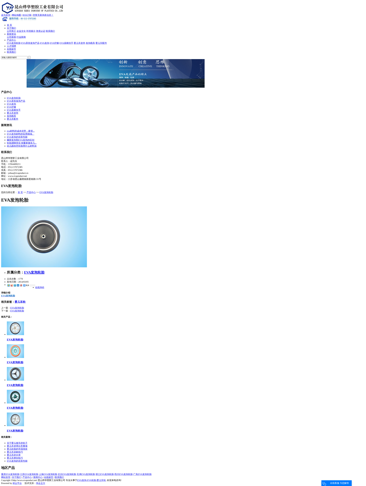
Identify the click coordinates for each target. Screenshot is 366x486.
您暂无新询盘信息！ (43, 15)
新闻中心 (37, 477)
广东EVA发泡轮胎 (142, 474)
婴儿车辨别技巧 (15, 458)
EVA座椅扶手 (66, 43)
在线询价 (39, 287)
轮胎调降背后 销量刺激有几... (22, 143)
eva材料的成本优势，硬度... (21, 131)
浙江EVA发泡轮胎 (105, 474)
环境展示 (30, 31)
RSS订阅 (27, 15)
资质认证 (40, 31)
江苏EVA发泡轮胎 (29, 474)
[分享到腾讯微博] (14, 285)
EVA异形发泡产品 (30, 43)
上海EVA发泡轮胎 (48, 474)
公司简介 (11, 31)
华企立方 (40, 483)
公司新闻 (11, 37)
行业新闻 (21, 37)
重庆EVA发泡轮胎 (10, 474)
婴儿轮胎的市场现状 (17, 449)
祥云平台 (17, 483)
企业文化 (21, 31)
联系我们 (50, 31)
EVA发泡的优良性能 (17, 137)
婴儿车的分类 (14, 455)
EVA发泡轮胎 (14, 43)
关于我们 (11, 28)
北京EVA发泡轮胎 (67, 474)
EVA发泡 (44, 43)
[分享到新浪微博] (11, 285)
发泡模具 (90, 43)
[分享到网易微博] (21, 285)
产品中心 (11, 40)
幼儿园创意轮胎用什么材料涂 (22, 146)
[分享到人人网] (17, 285)
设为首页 (5, 15)
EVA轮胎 (91, 480)
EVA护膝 (54, 43)
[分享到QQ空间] (8, 285)
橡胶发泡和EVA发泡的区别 (20, 140)
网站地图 (16, 15)
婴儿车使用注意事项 (17, 446)
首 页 (9, 25)
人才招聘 (11, 46)
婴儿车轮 (20, 301)
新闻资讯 (11, 34)
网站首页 (5, 477)
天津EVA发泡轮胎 (86, 474)
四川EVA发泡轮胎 (123, 474)
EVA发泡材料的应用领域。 (20, 134)
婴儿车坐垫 (79, 43)
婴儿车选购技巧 (15, 452)
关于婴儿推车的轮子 (17, 443)
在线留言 (11, 49)
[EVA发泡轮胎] (44, 266)
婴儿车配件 (101, 43)
